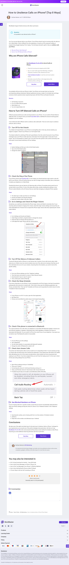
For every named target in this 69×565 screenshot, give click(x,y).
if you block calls (35, 116)
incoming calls (24, 178)
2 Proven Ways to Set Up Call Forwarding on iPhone (22, 470)
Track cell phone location (34, 75)
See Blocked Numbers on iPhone (24, 402)
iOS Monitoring (28, 445)
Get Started (63, 1)
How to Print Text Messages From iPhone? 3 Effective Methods (25, 466)
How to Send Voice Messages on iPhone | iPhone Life (23, 464)
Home (11, 512)
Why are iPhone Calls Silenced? (19, 50)
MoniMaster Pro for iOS (35, 63)
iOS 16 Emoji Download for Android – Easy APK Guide (23, 462)
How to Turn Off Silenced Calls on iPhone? (22, 52)
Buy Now (34, 84)
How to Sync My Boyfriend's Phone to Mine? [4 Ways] (23, 468)
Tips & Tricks (16, 512)
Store (64, 522)
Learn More (51, 84)
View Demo (43, 436)
